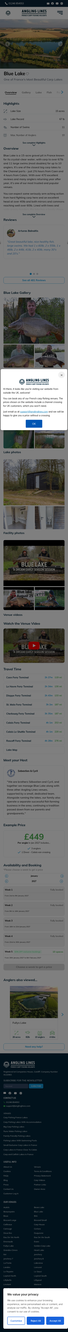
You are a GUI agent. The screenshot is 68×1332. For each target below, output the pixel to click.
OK (34, 423)
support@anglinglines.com (34, 411)
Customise (16, 1320)
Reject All (36, 1320)
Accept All (55, 1320)
